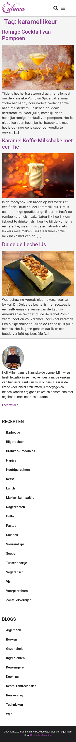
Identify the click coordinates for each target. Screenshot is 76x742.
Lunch (10, 488)
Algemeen (13, 630)
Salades (12, 535)
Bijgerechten (15, 442)
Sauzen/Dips (15, 544)
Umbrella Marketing (41, 735)
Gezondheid (15, 649)
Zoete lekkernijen (18, 600)
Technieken (14, 705)
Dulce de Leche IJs (24, 244)
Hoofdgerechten (18, 470)
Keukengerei (15, 667)
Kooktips (12, 677)
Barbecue (13, 432)
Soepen (11, 553)
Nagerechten (15, 507)
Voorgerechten (17, 591)
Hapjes (11, 460)
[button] (63, 8)
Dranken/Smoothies (20, 451)
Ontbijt (11, 516)
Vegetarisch (15, 572)
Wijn (9, 714)
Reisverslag (14, 695)
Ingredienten (15, 658)
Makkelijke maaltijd (20, 498)
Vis (8, 581)
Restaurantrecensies (21, 686)
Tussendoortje (16, 563)
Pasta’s (11, 526)
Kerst (10, 479)
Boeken (11, 639)
